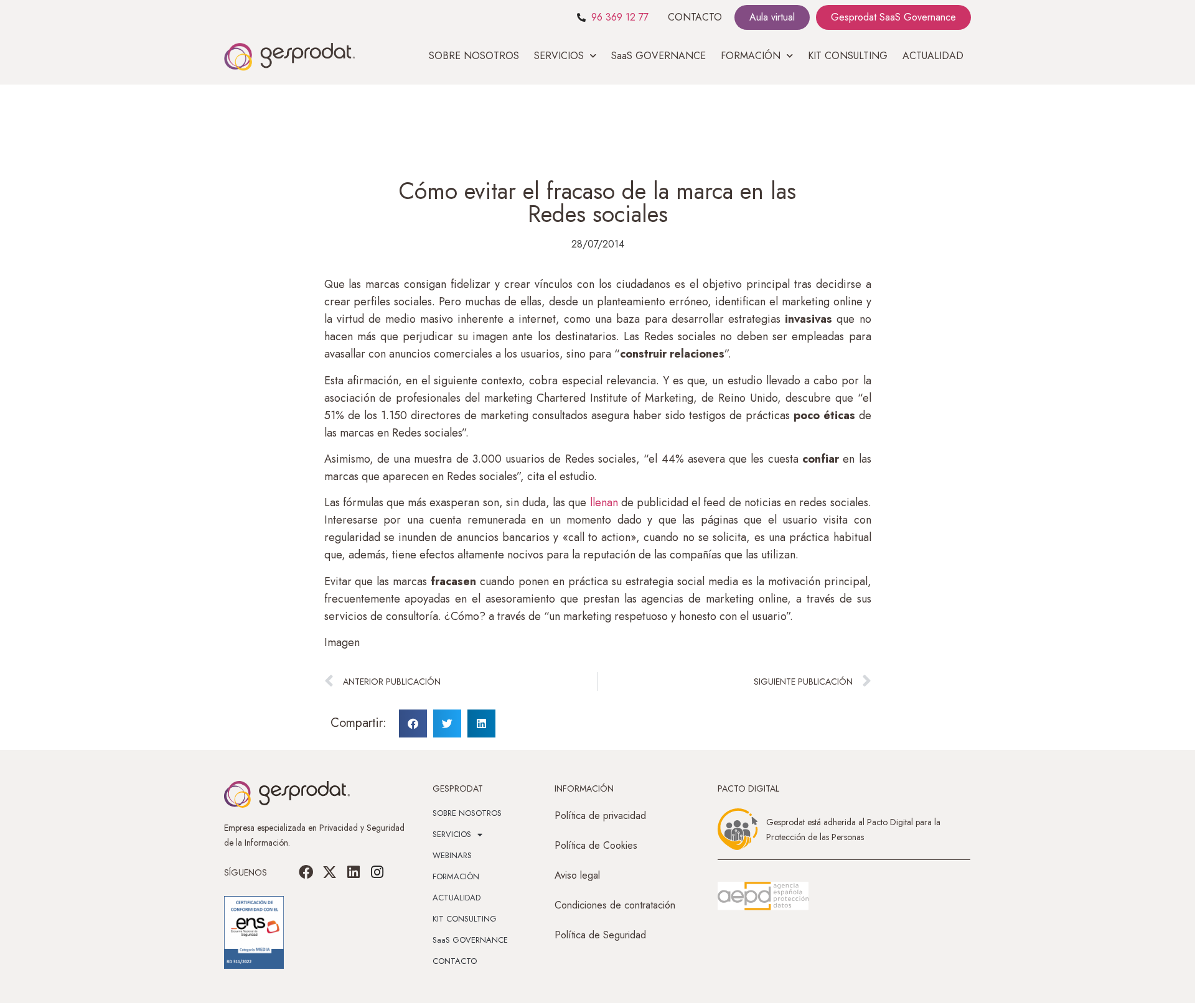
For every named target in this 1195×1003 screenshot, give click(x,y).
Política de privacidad (600, 815)
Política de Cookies (596, 845)
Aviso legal (577, 875)
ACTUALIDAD (932, 56)
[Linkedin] (353, 872)
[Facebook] (306, 872)
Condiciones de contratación (615, 905)
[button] (413, 723)
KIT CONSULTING (848, 56)
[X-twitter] (330, 872)
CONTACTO (695, 17)
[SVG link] (763, 896)
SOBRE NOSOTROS (474, 56)
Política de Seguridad (600, 935)
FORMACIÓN (456, 876)
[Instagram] (377, 872)
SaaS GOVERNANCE (658, 56)
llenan (605, 502)
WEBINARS (452, 855)
